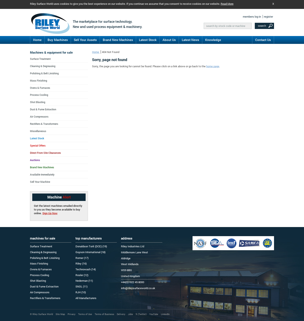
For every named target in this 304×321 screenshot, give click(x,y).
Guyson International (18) (90, 252)
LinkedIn (165, 314)
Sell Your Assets (85, 40)
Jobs (130, 314)
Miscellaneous (38, 131)
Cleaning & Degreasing (42, 66)
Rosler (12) (81, 275)
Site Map (60, 314)
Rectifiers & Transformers (44, 123)
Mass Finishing (38, 80)
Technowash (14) (85, 269)
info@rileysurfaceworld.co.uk (138, 288)
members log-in (252, 16)
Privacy (71, 314)
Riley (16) (81, 263)
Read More (227, 3)
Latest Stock (148, 40)
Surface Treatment (40, 58)
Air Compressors (39, 116)
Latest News (190, 40)
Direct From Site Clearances (45, 152)
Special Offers (37, 145)
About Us (169, 40)
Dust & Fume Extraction (43, 109)
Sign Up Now (49, 213)
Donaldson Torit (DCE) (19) (91, 246)
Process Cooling (39, 94)
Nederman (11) (84, 280)
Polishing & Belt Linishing (44, 73)
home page (212, 66)
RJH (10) (80, 292)
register (268, 16)
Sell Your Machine (40, 181)
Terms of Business (104, 314)
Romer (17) (82, 258)
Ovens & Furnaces (40, 87)
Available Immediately (42, 174)
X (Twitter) (141, 314)
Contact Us (263, 40)
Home (37, 40)
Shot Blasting (37, 102)
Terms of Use (85, 314)
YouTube (153, 314)
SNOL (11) (81, 286)
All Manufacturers (85, 298)
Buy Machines (58, 40)
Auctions (35, 160)
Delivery (121, 314)
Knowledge (213, 40)
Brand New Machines (118, 40)
